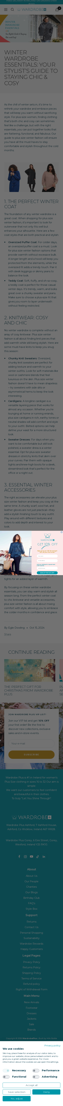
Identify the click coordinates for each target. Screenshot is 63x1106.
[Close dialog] (61, 532)
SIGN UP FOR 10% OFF (47, 573)
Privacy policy (52, 1045)
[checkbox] (6, 1070)
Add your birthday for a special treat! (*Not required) (46, 565)
